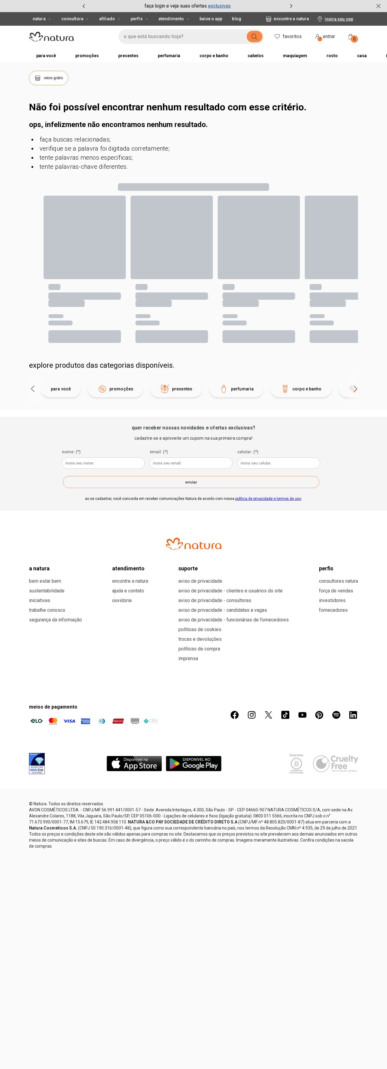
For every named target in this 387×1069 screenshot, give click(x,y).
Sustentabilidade (46, 617)
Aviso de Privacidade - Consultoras (214, 626)
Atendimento (171, 18)
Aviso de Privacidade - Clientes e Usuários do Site (230, 617)
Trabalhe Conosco (47, 636)
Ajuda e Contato (128, 617)
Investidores (332, 626)
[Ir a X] (268, 741)
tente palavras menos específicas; (86, 157)
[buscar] (254, 36)
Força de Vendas (336, 617)
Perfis (137, 18)
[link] (114, 303)
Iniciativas (39, 626)
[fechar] (378, 6)
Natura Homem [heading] (89, 289)
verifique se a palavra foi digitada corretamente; (105, 148)
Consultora (72, 18)
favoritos (292, 36)
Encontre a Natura (291, 18)
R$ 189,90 (271, 317)
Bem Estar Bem (45, 607)
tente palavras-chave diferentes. (84, 166)
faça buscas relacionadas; (75, 139)
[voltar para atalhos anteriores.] (32, 415)
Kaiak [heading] (267, 289)
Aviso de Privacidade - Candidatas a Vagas (222, 636)
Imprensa (188, 684)
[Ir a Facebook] (234, 741)
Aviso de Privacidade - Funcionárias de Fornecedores (233, 646)
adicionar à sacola (114, 346)
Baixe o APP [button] (211, 18)
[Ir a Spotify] (336, 741)
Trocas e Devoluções (200, 665)
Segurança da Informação (55, 646)
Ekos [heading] (172, 289)
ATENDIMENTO (128, 594)
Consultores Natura (338, 607)
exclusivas (219, 6)
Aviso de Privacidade (200, 607)
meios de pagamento (53, 733)
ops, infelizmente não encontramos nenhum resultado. (118, 124)
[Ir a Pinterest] (319, 741)
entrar (327, 37)
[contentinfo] (148, 289)
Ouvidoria (122, 626)
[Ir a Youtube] (302, 741)
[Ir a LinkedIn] (353, 741)
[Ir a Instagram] (251, 741)
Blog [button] (236, 18)
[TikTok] (285, 741)
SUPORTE (188, 594)
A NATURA (39, 594)
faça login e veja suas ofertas (176, 6)
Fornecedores (333, 636)
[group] (187, 6)
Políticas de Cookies (199, 655)
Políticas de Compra (199, 675)
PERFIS (326, 594)
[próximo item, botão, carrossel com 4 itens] (291, 6)
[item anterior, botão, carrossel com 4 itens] (83, 6)
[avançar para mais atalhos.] (355, 415)
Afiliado (107, 18)
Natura (39, 18)
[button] (48, 78)
